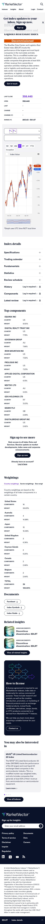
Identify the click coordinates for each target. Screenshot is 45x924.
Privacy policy (8, 833)
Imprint (5, 847)
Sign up (20, 28)
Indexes (5, 9)
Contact (40, 9)
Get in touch (12, 84)
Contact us (13, 728)
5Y (27, 146)
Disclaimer (6, 842)
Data (25, 838)
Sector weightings (27, 484)
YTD (32, 146)
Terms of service (9, 838)
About (21, 9)
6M (15, 146)
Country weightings (11, 484)
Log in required (29, 287)
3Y (23, 146)
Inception (10, 150)
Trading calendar (13, 259)
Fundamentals (11, 266)
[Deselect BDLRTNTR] (15, 131)
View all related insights (17, 653)
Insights (13, 9)
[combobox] (22, 131)
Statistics (9, 273)
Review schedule (13, 280)
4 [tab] (10, 794)
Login (33, 9)
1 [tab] (4, 794)
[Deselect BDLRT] (11, 131)
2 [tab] (6, 794)
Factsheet (11, 602)
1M (11, 146)
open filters (41, 4)
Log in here (22, 464)
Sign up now (22, 455)
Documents (28, 833)
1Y (20, 146)
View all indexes (14, 799)
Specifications (12, 252)
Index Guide (12, 613)
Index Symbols (13, 607)
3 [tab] (8, 794)
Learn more (11, 788)
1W (7, 146)
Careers (26, 842)
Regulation (6, 851)
